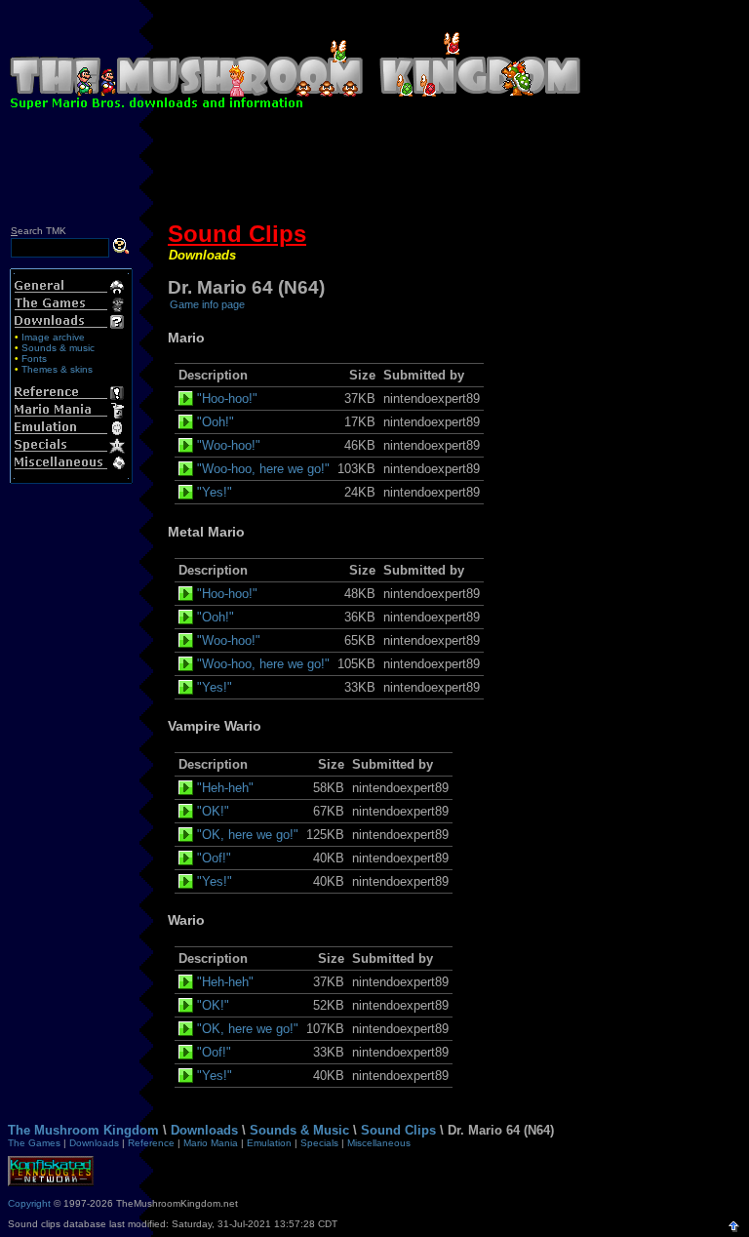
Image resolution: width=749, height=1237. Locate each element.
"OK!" (213, 811)
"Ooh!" (215, 422)
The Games (34, 1142)
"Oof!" (214, 858)
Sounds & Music (299, 1130)
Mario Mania (210, 1142)
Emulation (269, 1142)
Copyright (29, 1203)
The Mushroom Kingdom (83, 1130)
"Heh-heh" (225, 787)
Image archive (53, 337)
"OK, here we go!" (247, 834)
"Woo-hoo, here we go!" (263, 468)
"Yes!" (214, 492)
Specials (319, 1142)
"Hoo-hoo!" (227, 398)
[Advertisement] (374, 171)
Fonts (34, 358)
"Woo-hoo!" (228, 445)
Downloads (202, 255)
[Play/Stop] (187, 398)
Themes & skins (57, 369)
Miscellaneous (379, 1142)
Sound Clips (237, 233)
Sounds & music (58, 347)
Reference (151, 1142)
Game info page (207, 304)
